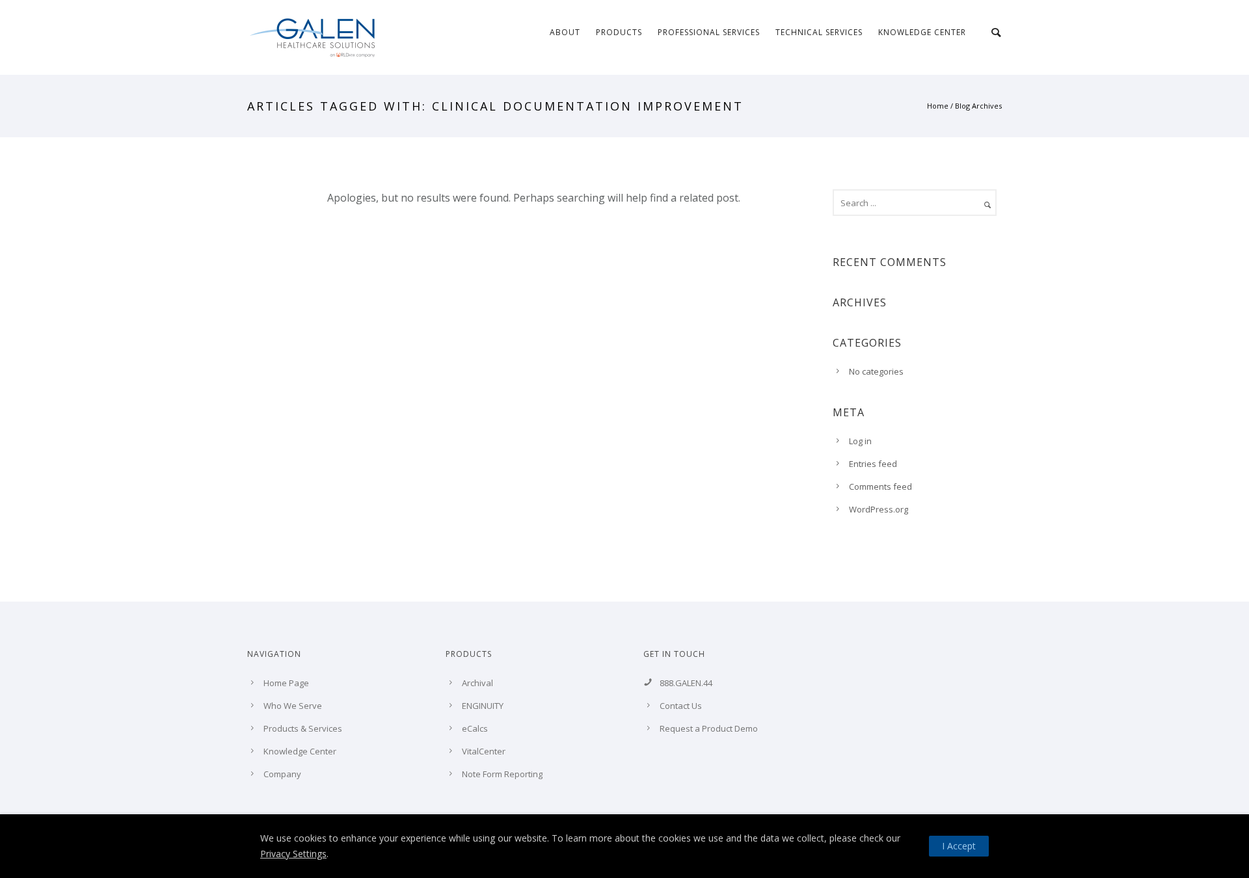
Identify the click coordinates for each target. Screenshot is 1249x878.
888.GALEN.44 (686, 683)
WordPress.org (878, 509)
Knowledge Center (922, 32)
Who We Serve (292, 706)
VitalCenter (483, 751)
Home (937, 106)
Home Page (286, 683)
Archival (477, 683)
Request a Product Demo (709, 728)
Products (619, 32)
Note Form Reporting (502, 774)
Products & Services (302, 728)
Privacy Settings (293, 853)
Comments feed (880, 486)
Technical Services (819, 32)
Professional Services (709, 32)
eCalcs (475, 728)
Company (282, 774)
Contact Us (681, 706)
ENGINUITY (483, 706)
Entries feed (873, 464)
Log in (860, 441)
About (565, 32)
